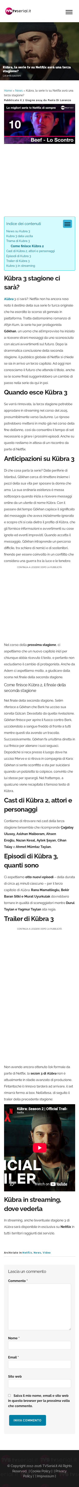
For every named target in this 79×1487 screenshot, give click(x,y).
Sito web (15, 1376)
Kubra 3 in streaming (20, 266)
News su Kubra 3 (18, 231)
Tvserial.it (18, 11)
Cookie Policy (40, 1471)
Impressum (45, 1476)
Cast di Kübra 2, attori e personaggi (30, 251)
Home (8, 90)
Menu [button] (69, 12)
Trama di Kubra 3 (18, 241)
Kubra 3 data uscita (19, 236)
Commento (18, 1281)
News (19, 90)
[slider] (39, 140)
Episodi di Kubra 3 (18, 256)
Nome (14, 1338)
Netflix (27, 1252)
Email (13, 1357)
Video (47, 1252)
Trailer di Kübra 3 (18, 261)
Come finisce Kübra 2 (27, 246)
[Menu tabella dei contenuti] (67, 224)
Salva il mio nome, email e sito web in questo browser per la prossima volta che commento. (39, 1401)
